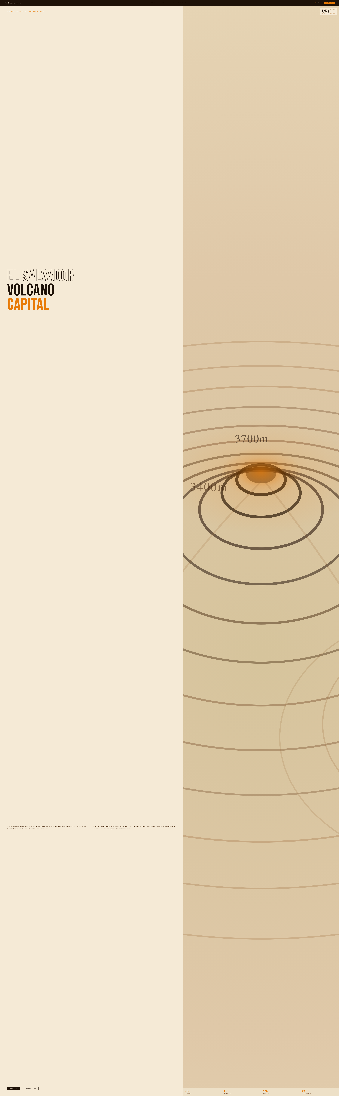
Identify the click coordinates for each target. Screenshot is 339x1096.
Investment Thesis (30, 1088)
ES (320, 2)
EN (316, 2)
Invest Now (329, 2)
